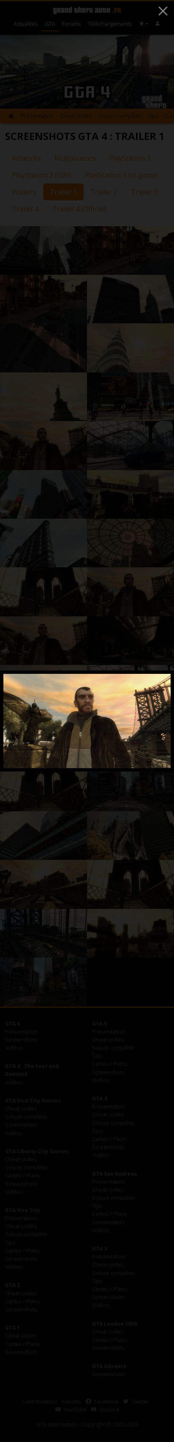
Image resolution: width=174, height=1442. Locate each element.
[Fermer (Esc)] (163, 11)
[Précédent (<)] (20, 721)
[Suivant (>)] (153, 721)
